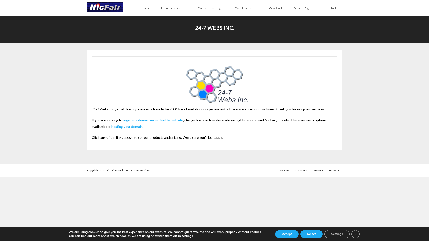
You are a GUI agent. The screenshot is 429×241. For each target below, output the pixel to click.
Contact (301, 170)
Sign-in (318, 170)
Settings (337, 234)
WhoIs (284, 170)
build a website (171, 120)
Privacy (334, 170)
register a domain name (140, 120)
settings (187, 236)
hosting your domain (127, 126)
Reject (311, 234)
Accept (287, 234)
